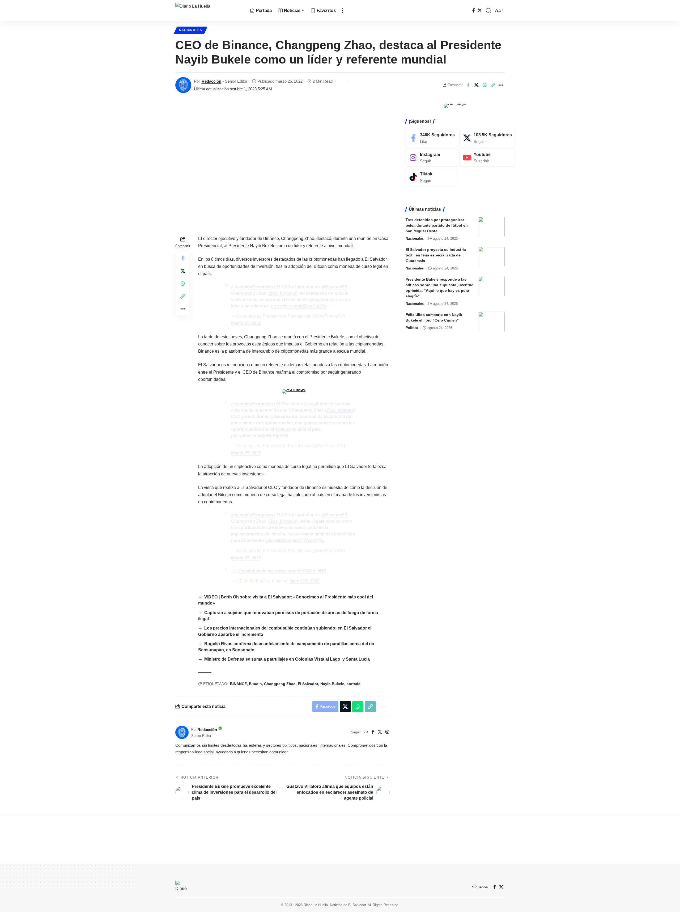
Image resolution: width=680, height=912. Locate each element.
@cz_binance (282, 293)
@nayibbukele (323, 299)
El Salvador (308, 684)
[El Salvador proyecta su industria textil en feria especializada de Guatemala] (491, 257)
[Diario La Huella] (208, 11)
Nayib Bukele (332, 684)
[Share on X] (476, 85)
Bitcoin (255, 684)
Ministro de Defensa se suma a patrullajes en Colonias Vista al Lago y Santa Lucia (287, 659)
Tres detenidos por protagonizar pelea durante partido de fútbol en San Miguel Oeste (437, 225)
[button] (342, 10)
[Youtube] (487, 157)
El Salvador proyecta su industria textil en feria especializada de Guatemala (436, 255)
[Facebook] (473, 10)
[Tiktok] (432, 177)
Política (412, 328)
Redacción (211, 81)
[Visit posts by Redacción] (183, 85)
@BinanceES (334, 287)
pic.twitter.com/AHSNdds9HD (296, 571)
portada (353, 684)
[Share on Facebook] (468, 85)
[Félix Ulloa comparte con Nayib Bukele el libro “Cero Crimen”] (491, 322)
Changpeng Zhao (280, 684)
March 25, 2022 (246, 323)
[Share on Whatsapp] (484, 85)
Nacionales (190, 30)
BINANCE (238, 684)
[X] (479, 10)
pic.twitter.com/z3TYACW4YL (295, 540)
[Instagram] (387, 732)
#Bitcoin (283, 429)
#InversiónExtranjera (252, 287)
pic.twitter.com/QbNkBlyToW (259, 435)
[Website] (365, 732)
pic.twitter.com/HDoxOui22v (298, 306)
